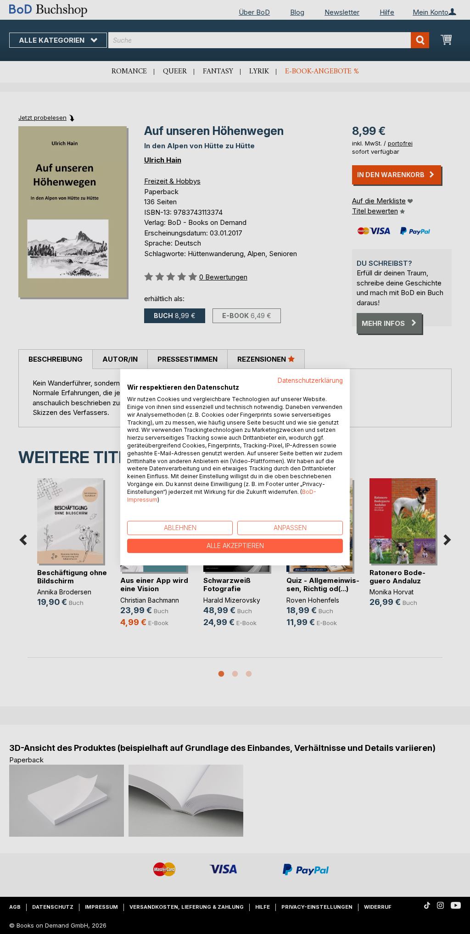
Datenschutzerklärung (310, 380)
